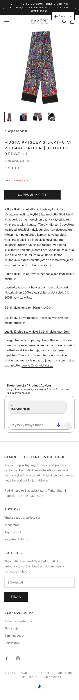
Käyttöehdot (12, 532)
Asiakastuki (12, 643)
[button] (63, 16)
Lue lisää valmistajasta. (37, 365)
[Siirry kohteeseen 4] (51, 117)
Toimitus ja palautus (18, 621)
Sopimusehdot (14, 636)
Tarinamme (11, 525)
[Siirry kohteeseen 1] (9, 117)
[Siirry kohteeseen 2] (23, 117)
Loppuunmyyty (32, 195)
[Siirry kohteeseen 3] (37, 117)
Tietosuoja (11, 628)
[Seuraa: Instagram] (18, 658)
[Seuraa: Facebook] (6, 658)
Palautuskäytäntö (16, 539)
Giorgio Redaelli (16, 131)
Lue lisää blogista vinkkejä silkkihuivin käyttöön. (37, 332)
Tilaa (16, 597)
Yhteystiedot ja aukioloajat (22, 518)
